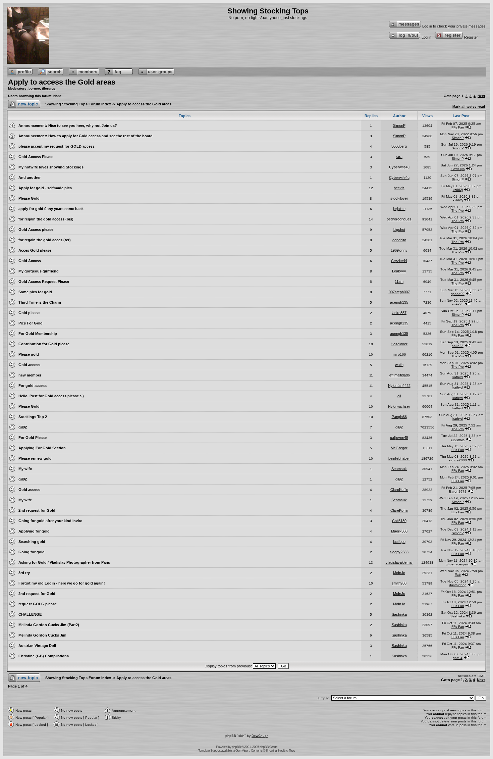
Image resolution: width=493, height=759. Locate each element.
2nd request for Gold (36, 510)
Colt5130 (399, 521)
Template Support (209, 750)
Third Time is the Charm (39, 302)
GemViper (241, 750)
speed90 (457, 294)
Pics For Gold (30, 323)
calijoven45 (399, 438)
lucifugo (399, 542)
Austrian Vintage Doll (37, 646)
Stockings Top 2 (32, 417)
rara (399, 157)
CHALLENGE (30, 614)
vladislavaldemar (399, 562)
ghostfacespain (458, 564)
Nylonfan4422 (399, 386)
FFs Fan (457, 127)
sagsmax (457, 439)
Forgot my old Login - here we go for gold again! (61, 583)
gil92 (22, 427)
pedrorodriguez (399, 219)
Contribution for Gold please (43, 344)
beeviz (399, 188)
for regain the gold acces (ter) (44, 240)
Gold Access (29, 261)
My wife (25, 469)
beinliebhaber (399, 458)
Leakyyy (399, 271)
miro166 (399, 354)
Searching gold (31, 542)
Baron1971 (458, 491)
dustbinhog (458, 585)
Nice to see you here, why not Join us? (82, 125)
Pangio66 (399, 417)
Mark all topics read (468, 106)
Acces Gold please (34, 250)
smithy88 (399, 583)
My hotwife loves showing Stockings (51, 167)
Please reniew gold (35, 458)
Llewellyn (458, 169)
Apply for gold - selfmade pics (45, 188)
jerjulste (399, 209)
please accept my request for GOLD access (56, 146)
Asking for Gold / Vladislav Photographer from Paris (64, 562)
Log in (426, 37)
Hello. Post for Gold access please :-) (51, 396)
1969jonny (399, 250)
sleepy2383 (399, 552)
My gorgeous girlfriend (38, 271)
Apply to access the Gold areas (61, 82)
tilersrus (49, 88)
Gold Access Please (35, 157)
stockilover (399, 198)
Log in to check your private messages (454, 26)
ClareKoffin (399, 490)
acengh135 (399, 302)
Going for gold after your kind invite (50, 521)
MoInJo (399, 573)
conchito (399, 240)
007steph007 (399, 292)
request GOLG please (37, 604)
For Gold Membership (37, 334)
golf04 (457, 658)
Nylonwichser (399, 406)
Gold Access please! (36, 229)
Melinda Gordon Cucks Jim (42, 635)
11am (399, 282)
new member (29, 375)
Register (471, 37)
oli (399, 396)
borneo (34, 88)
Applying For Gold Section (42, 448)
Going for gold (31, 552)
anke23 (457, 304)
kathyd (457, 377)
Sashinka (399, 614)
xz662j (458, 190)
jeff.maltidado (399, 375)
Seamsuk (399, 469)
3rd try (24, 573)
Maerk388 (399, 531)
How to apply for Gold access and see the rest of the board (100, 136)
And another (29, 177)
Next (481, 96)
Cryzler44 (399, 261)
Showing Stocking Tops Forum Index (78, 104)
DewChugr (260, 736)
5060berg (399, 146)
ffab (458, 574)
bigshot (399, 229)
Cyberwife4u (399, 167)
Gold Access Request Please (43, 282)
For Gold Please (32, 438)
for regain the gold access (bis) (45, 219)
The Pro (457, 210)
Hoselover (399, 344)
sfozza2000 (458, 460)
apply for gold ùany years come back (51, 209)
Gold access (29, 365)
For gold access (32, 386)
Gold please (29, 313)
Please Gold (29, 198)
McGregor (399, 448)
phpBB (236, 747)
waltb (399, 365)
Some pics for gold (35, 292)
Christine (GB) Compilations (43, 656)
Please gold (28, 354)
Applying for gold (34, 531)
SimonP (399, 125)
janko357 (399, 313)
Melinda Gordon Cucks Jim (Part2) (48, 625)
